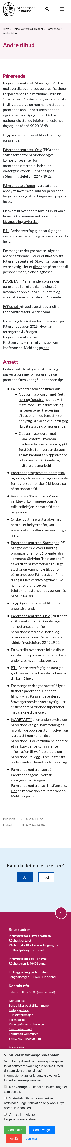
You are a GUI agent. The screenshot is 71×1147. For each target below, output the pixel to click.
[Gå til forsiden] (19, 9)
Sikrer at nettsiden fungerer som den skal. (35, 1089)
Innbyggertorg (19, 1010)
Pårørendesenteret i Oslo (22, 149)
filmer (37, 266)
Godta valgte (42, 1130)
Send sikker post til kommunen (29, 1005)
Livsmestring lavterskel (20, 221)
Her (27, 342)
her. (46, 347)
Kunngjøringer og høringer (26, 1024)
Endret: (8, 825)
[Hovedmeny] (62, 9)
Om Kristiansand (20, 1029)
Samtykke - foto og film (25, 1038)
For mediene (17, 1019)
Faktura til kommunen (23, 1034)
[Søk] (47, 9)
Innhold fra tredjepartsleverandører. (20, 1117)
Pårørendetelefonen (19, 185)
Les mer (31, 1138)
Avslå (14, 1138)
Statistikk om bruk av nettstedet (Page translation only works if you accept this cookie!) (35, 1103)
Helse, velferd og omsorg (28, 28)
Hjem (6, 28)
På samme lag (40, 496)
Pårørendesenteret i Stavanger (27, 83)
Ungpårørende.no (16, 135)
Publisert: (9, 818)
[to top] (61, 913)
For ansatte (16, 1047)
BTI (6, 230)
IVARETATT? (13, 281)
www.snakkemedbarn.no (30, 530)
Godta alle (15, 1130)
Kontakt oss (17, 1000)
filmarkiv (51, 256)
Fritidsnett (11, 306)
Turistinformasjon (21, 1015)
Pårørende (53, 28)
